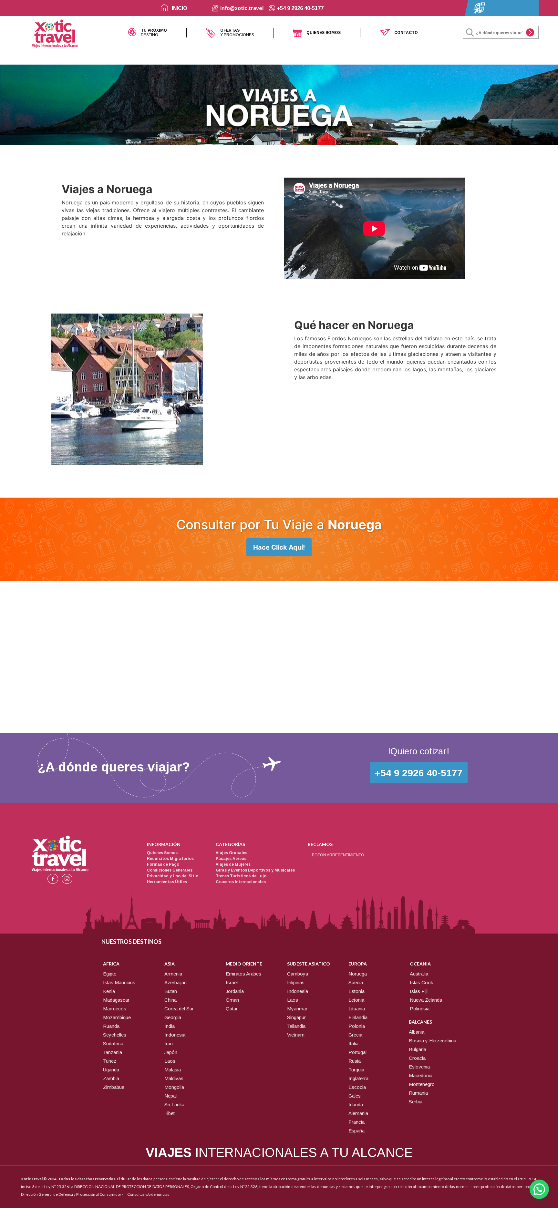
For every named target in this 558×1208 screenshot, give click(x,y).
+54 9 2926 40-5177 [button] (419, 773)
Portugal (357, 1052)
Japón (170, 1052)
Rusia (354, 1061)
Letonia (356, 1000)
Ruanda (111, 1026)
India (169, 1026)
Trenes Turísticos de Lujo (241, 876)
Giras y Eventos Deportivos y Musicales (255, 870)
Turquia (356, 1069)
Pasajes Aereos (231, 858)
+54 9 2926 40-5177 (299, 8)
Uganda (111, 1069)
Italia (353, 1043)
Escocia (357, 1087)
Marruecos (114, 1008)
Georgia (172, 1017)
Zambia (111, 1078)
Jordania (235, 991)
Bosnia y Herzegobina (432, 1040)
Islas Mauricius (119, 982)
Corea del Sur (179, 1008)
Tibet (169, 1113)
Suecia (355, 982)
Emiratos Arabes (243, 973)
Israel (232, 982)
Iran (168, 1043)
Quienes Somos (162, 853)
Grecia (355, 1035)
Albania (416, 1032)
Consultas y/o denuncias (148, 1194)
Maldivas (173, 1078)
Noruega (357, 973)
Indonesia (174, 1035)
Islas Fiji (419, 991)
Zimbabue (113, 1087)
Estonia (356, 991)
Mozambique (117, 1017)
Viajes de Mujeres (233, 864)
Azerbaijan (175, 982)
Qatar (232, 1008)
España (356, 1130)
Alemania (358, 1113)
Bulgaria (417, 1049)
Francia (356, 1122)
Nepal (170, 1096)
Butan (170, 991)
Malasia (172, 1069)
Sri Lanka (174, 1104)
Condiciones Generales (169, 870)
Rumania (418, 1093)
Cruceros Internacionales (241, 882)
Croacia (417, 1058)
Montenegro (422, 1084)
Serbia (415, 1101)
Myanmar (297, 1008)
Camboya (297, 973)
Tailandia (296, 1026)
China (170, 1000)
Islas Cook (421, 982)
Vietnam (296, 1035)
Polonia (356, 1026)
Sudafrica (113, 1043)
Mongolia (174, 1087)
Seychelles (114, 1035)
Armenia (173, 973)
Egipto (110, 973)
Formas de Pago (163, 864)
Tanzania (112, 1052)
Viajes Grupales (231, 853)
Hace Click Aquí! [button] (279, 547)
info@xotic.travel (241, 8)
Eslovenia (419, 1066)
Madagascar (116, 1000)
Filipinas (296, 982)
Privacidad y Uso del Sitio (172, 876)
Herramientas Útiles (167, 882)
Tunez (109, 1061)
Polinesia (419, 1008)
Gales (354, 1096)
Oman (232, 1000)
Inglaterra (358, 1078)
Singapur (296, 1017)
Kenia (109, 991)
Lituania (356, 1008)
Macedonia (420, 1075)
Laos (169, 1061)
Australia (419, 973)
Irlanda (355, 1104)
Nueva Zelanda (426, 1000)
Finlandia (357, 1017)
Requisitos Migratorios (170, 858)
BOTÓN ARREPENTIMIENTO (338, 855)
